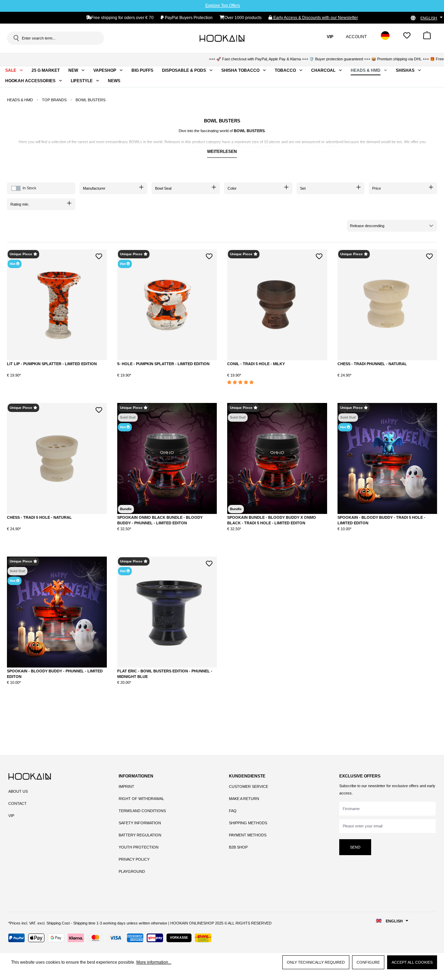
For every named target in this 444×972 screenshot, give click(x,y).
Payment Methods (247, 835)
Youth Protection (139, 847)
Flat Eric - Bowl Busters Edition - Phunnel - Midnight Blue (164, 674)
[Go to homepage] (222, 38)
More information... (153, 962)
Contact (17, 803)
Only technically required (316, 962)
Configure (368, 962)
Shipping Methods (248, 823)
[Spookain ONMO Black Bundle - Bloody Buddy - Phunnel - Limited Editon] (167, 458)
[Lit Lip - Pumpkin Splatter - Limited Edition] (57, 304)
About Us (18, 791)
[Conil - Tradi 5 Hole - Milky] (277, 304)
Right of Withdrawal (141, 799)
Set (303, 188)
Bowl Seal (163, 188)
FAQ (233, 811)
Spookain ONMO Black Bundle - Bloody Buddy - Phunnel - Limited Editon (160, 520)
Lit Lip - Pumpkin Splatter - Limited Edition (52, 364)
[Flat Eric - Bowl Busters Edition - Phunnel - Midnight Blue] (167, 612)
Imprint (126, 786)
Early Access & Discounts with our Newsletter (315, 17)
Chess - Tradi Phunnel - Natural (372, 364)
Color (232, 188)
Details (166, 535)
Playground (132, 871)
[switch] (16, 188)
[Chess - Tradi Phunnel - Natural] (387, 304)
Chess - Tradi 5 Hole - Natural (39, 517)
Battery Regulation (140, 835)
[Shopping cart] (427, 37)
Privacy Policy (134, 859)
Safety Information (140, 823)
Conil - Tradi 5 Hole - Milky (256, 364)
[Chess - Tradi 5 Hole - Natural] (57, 458)
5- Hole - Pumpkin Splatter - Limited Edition (163, 364)
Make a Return (244, 799)
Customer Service (248, 786)
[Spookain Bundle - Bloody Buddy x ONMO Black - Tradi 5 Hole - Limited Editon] (277, 458)
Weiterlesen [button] (222, 151)
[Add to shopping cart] (81, 381)
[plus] (52, 381)
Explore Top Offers (222, 5)
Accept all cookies (412, 962)
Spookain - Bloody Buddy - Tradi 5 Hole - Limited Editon (381, 520)
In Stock (29, 188)
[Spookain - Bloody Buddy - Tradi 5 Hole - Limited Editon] (387, 458)
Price (376, 188)
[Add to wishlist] (99, 255)
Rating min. (19, 204)
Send (355, 847)
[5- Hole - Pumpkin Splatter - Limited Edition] (167, 304)
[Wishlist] (407, 37)
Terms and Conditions (142, 811)
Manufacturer (94, 188)
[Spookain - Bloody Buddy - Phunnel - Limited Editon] (57, 612)
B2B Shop (238, 847)
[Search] (15, 38)
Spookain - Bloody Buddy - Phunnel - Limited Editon (55, 674)
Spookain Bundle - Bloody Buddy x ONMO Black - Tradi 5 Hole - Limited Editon (271, 520)
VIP (11, 816)
